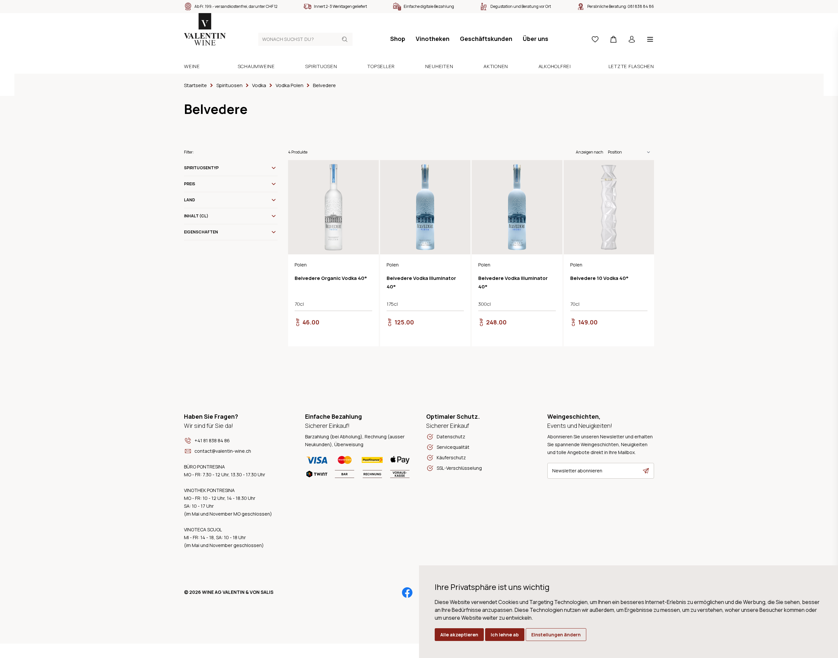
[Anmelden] (632, 39)
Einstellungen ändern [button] (556, 634)
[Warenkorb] (613, 39)
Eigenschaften (201, 232)
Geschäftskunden (486, 39)
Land (189, 200)
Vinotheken (432, 39)
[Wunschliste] (595, 39)
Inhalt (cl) (196, 216)
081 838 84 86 (641, 6)
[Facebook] (407, 592)
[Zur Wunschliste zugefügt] (368, 170)
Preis (189, 184)
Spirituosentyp (201, 168)
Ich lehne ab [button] (505, 634)
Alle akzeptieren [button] (459, 634)
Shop (397, 39)
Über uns (535, 39)
